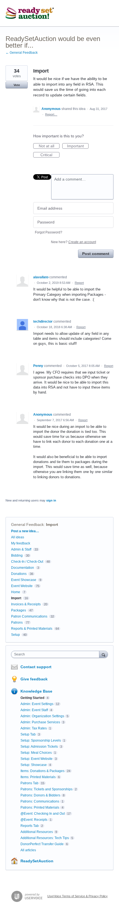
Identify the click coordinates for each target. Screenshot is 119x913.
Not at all (49, 146)
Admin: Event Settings (36, 704)
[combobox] (56, 654)
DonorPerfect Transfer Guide (42, 844)
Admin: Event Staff (34, 710)
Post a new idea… (25, 531)
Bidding (17, 555)
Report (79, 282)
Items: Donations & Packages (42, 771)
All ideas (17, 537)
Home (15, 592)
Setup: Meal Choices (36, 753)
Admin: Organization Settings (42, 716)
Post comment (95, 253)
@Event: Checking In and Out (42, 814)
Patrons (17, 622)
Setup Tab (28, 734)
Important (78, 146)
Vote (17, 85)
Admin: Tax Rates (33, 728)
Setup (15, 635)
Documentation (22, 568)
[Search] (103, 654)
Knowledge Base (36, 691)
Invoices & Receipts (26, 604)
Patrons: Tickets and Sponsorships (46, 789)
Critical (50, 155)
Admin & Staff (21, 549)
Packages (18, 610)
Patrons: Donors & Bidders (40, 795)
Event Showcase (23, 580)
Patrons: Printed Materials (39, 807)
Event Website (22, 586)
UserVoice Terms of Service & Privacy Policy (77, 896)
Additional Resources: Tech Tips (44, 838)
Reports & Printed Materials (31, 629)
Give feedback (34, 679)
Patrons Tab (29, 783)
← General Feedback (22, 53)
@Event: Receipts (33, 820)
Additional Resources (36, 832)
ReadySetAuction (36, 861)
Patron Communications (29, 616)
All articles (28, 850)
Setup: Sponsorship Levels (40, 740)
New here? (73, 242)
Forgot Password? (48, 232)
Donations (19, 574)
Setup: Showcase (33, 765)
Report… (51, 114)
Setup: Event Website (36, 759)
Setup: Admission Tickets (39, 747)
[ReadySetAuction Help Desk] (30, 13)
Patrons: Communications (39, 801)
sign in (51, 500)
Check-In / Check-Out (27, 562)
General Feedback (27, 524)
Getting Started (32, 698)
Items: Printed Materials (38, 777)
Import (52, 524)
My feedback (20, 543)
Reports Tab (29, 826)
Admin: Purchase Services (40, 722)
